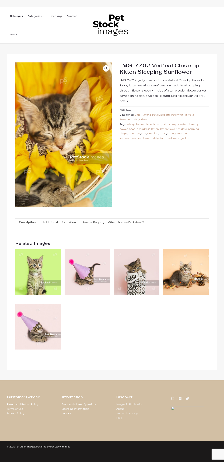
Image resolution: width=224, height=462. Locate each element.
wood (176, 138)
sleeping (152, 133)
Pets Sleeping (161, 114)
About (120, 408)
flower (124, 129)
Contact (72, 16)
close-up (193, 124)
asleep (131, 124)
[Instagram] (172, 398)
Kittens (146, 114)
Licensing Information (75, 408)
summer (182, 133)
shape (123, 133)
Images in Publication (129, 404)
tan (162, 138)
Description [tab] (27, 222)
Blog (119, 417)
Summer (125, 119)
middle (182, 129)
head (132, 129)
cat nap (172, 124)
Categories (34, 16)
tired (169, 138)
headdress (143, 129)
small (163, 133)
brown (157, 124)
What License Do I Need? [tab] (126, 222)
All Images (16, 16)
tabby (155, 138)
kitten (155, 129)
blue (149, 124)
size (143, 133)
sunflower (144, 138)
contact (66, 413)
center (182, 124)
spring (171, 133)
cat (164, 124)
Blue (138, 114)
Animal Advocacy (127, 413)
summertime (128, 138)
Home (13, 34)
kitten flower (168, 129)
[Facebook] (180, 398)
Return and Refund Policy (22, 404)
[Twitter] (187, 398)
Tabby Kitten (140, 119)
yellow (185, 138)
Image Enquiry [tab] (93, 222)
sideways (134, 133)
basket (140, 124)
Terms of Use (15, 408)
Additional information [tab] (59, 222)
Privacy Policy (15, 413)
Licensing (56, 16)
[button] (43, 16)
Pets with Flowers (182, 114)
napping (193, 129)
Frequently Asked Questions (79, 404)
